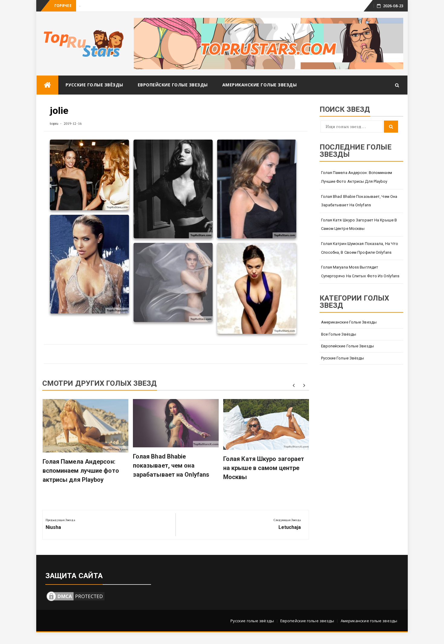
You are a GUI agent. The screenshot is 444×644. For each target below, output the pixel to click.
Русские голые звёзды (94, 85)
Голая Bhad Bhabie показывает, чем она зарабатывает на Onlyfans (171, 465)
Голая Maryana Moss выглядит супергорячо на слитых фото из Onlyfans (360, 271)
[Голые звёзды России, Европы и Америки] (47, 85)
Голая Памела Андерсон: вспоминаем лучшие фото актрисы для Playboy (81, 470)
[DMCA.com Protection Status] (75, 596)
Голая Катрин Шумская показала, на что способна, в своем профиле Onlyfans (359, 248)
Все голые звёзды (338, 334)
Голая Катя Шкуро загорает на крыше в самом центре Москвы (263, 468)
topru (54, 123)
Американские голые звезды (259, 85)
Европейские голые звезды (173, 85)
